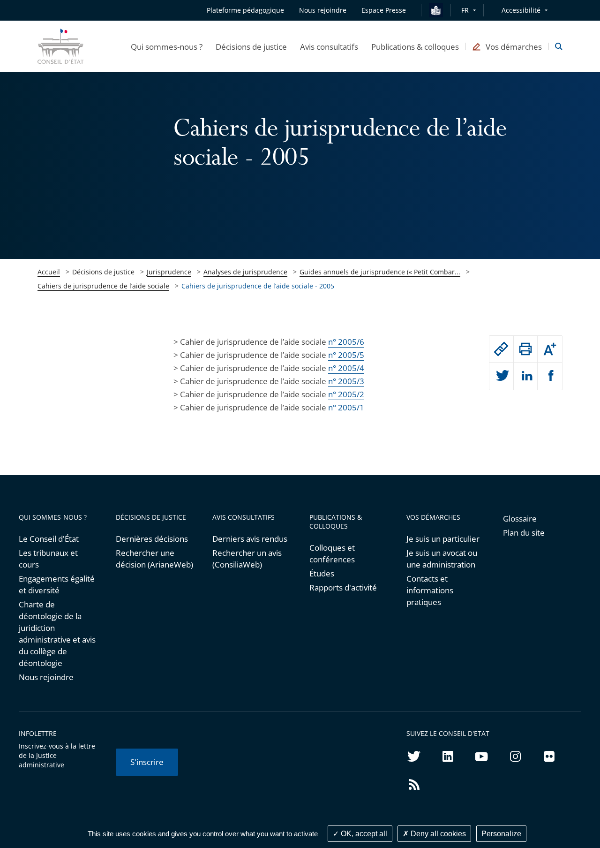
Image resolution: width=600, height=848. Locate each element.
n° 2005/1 (346, 407)
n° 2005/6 (346, 341)
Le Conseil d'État (49, 538)
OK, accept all (363, 834)
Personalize (501, 834)
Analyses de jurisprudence (245, 271)
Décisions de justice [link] (103, 271)
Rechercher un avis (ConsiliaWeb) (247, 558)
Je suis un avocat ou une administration (441, 558)
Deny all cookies (437, 834)
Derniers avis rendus (249, 538)
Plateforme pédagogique (245, 10)
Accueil (49, 271)
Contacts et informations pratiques (429, 590)
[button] (166, 46)
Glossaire (520, 518)
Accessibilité (521, 10)
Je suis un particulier (443, 538)
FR (465, 10)
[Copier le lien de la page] (501, 349)
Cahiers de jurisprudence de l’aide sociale (103, 285)
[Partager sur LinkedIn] (526, 376)
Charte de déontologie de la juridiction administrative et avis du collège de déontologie (57, 633)
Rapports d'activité (343, 587)
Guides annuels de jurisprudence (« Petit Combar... (380, 271)
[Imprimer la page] (526, 349)
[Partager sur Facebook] (550, 376)
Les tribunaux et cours (48, 558)
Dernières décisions (152, 538)
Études (321, 573)
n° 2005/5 (346, 354)
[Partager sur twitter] (501, 376)
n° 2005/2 (346, 394)
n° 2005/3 (346, 381)
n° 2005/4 (346, 368)
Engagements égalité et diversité (57, 584)
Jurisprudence (169, 271)
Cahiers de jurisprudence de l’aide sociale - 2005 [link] (257, 285)
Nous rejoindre (46, 677)
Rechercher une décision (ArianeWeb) (154, 558)
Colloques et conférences (332, 553)
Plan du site (524, 532)
